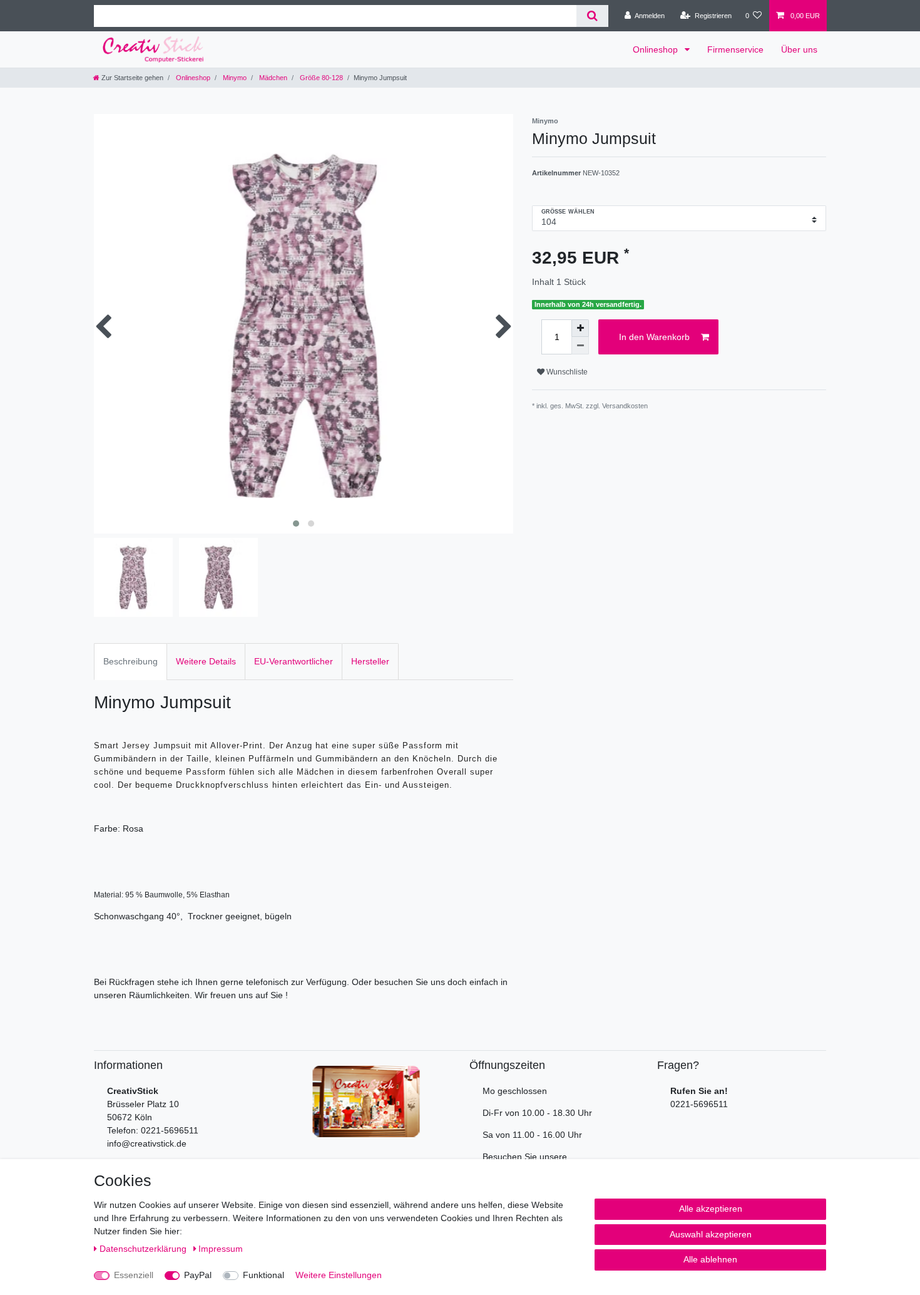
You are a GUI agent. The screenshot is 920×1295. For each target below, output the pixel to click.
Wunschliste (566, 372)
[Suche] (592, 16)
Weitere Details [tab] (206, 661)
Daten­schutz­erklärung (144, 1249)
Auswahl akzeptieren (711, 1234)
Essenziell (133, 1275)
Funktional (263, 1275)
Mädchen (272, 77)
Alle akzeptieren (710, 1209)
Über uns (799, 49)
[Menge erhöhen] (580, 328)
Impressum (220, 1249)
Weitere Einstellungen (338, 1275)
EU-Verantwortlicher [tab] (293, 661)
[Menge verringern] (580, 345)
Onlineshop (656, 49)
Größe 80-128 (320, 77)
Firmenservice (735, 49)
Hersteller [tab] (370, 661)
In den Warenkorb (654, 337)
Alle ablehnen (710, 1259)
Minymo (234, 77)
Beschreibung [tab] (130, 661)
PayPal (198, 1275)
